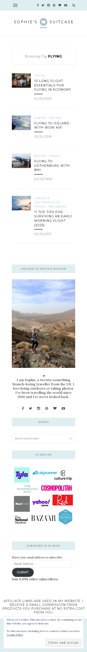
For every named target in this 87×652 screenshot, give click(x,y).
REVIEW (55, 117)
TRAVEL (40, 75)
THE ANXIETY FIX (47, 202)
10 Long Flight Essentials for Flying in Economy (52, 85)
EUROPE (40, 117)
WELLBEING (58, 206)
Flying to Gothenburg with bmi (52, 165)
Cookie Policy (15, 634)
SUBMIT (23, 572)
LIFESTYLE (42, 198)
